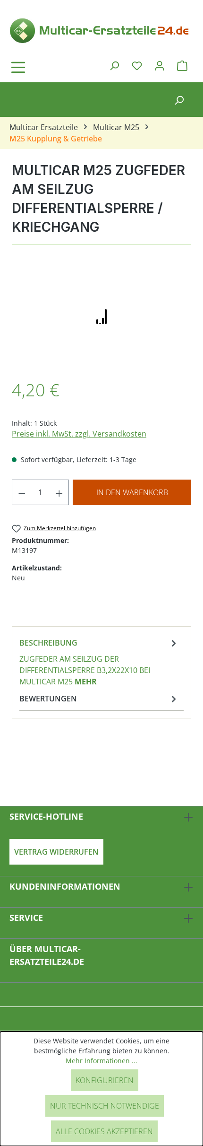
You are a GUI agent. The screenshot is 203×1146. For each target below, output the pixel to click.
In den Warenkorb (132, 492)
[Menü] (44, 67)
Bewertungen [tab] (48, 698)
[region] (101, 316)
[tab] (99, 662)
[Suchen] (114, 65)
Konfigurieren (105, 1080)
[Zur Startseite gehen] (101, 29)
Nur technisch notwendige (104, 1106)
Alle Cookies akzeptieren (104, 1131)
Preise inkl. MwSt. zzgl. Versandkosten (79, 434)
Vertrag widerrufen (56, 852)
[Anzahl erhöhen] (59, 492)
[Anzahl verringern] (22, 492)
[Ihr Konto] (159, 65)
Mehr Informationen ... (101, 1060)
